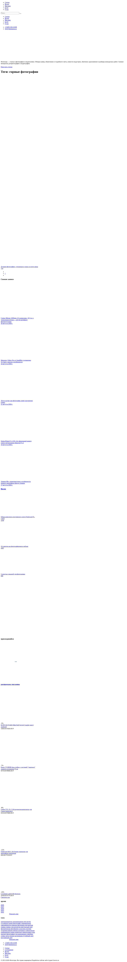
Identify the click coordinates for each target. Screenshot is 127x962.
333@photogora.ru (11, 29)
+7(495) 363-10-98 (11, 27)
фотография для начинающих (17, 934)
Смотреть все (5, 897)
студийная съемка (7, 923)
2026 (2, 905)
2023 (2, 910)
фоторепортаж (6, 929)
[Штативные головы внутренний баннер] (18, 635)
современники (26, 923)
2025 (2, 907)
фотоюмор (21, 925)
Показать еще (13, 914)
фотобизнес (15, 929)
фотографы (17, 923)
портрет (4, 934)
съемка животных (16, 932)
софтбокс (30, 934)
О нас (7, 9)
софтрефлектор (6, 925)
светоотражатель (7, 921)
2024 (2, 908)
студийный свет (28, 936)
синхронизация (18, 921)
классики (22, 929)
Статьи (7, 2)
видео (29, 921)
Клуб (6, 8)
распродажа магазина (10, 684)
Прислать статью (6, 67)
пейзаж (15, 930)
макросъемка (27, 932)
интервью (21, 930)
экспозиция (18, 936)
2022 (2, 912)
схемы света (5, 936)
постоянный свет (6, 938)
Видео (7, 4)
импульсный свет (27, 927)
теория (11, 936)
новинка (14, 925)
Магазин (8, 6)
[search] (20, 13)
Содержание (9, 950)
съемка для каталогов (13, 927)
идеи (33, 932)
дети (25, 921)
